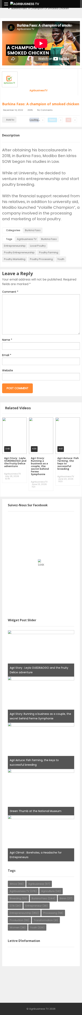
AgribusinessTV (38, 90)
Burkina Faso (33, 230)
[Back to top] (69, 1006)
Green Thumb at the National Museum (35, 811)
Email (6, 355)
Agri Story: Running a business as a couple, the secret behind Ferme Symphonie (40, 466)
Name (7, 340)
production (19, 920)
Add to (10, 119)
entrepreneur (36, 905)
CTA (15, 905)
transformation (46, 920)
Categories (13, 230)
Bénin (66, 898)
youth (60, 259)
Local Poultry (38, 246)
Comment (10, 292)
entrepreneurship (15, 246)
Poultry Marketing (14, 259)
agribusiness (39, 884)
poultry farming (48, 252)
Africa (17, 884)
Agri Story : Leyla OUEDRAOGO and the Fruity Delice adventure (15, 462)
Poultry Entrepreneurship (19, 252)
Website (7, 370)
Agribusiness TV (27, 239)
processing (53, 913)
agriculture (51, 891)
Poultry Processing (41, 259)
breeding (18, 898)
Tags (9, 239)
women (18, 927)
